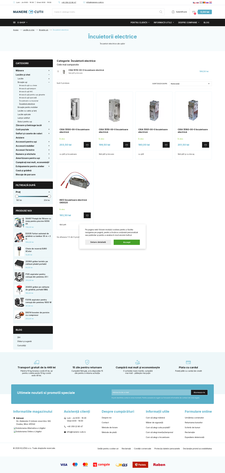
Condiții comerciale (142, 448)
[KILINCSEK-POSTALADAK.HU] (200, 2)
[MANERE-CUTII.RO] (204, 2)
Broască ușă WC (26, 91)
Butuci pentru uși (25, 121)
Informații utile (163, 22)
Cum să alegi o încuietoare (157, 437)
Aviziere (20, 137)
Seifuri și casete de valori (29, 133)
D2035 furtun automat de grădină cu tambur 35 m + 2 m (38, 236)
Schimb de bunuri (192, 427)
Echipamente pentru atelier (30, 166)
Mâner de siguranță (154, 422)
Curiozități (21, 345)
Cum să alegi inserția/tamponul (159, 432)
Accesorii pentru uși (26, 141)
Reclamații (126, 448)
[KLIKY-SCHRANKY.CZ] (194, 2)
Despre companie (187, 22)
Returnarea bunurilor (194, 422)
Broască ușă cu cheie (28, 85)
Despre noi (106, 417)
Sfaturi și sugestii (24, 341)
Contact (105, 422)
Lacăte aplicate (24, 114)
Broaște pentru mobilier (28, 107)
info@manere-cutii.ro (95, 2)
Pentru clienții (139, 22)
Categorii (22, 63)
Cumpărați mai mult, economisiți (32, 162)
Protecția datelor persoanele (167, 448)
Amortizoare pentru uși (28, 158)
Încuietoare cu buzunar (28, 101)
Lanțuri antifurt (24, 118)
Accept (126, 242)
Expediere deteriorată (194, 437)
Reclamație (190, 432)
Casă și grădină (23, 170)
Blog (206, 22)
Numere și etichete (26, 154)
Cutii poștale (22, 129)
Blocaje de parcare (25, 174)
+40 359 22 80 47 (68, 2)
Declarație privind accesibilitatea (197, 448)
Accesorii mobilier (25, 146)
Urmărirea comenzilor (194, 417)
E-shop (21, 22)
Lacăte (20, 78)
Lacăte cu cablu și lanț (27, 111)
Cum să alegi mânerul (155, 417)
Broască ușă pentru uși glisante (32, 95)
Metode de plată (109, 432)
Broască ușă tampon (27, 88)
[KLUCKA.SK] (197, 2)
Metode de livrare (110, 427)
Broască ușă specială (28, 98)
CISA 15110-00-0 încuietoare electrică (86, 70)
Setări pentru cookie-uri (108, 448)
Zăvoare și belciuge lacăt (29, 125)
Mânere (20, 70)
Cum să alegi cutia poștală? (158, 427)
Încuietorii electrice (27, 104)
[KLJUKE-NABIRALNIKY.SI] (207, 2)
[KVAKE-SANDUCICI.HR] (210, 2)
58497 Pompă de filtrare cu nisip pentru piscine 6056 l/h (38, 221)
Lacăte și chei (23, 74)
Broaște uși (22, 82)
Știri (18, 337)
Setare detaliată (98, 242)
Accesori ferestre (25, 150)
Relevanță (190, 83)
